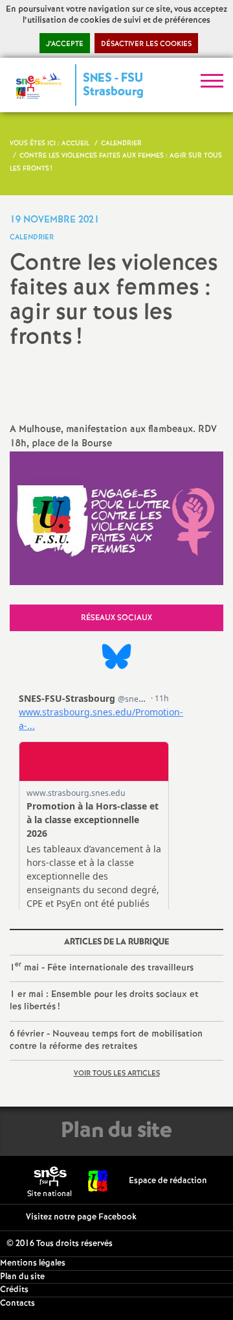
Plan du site (22, 1277)
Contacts (17, 1303)
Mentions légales (32, 1263)
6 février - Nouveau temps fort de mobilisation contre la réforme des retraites (106, 1040)
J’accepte (64, 44)
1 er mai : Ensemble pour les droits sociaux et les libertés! (104, 1001)
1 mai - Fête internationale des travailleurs (102, 966)
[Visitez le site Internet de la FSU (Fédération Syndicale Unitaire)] (98, 1181)
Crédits (14, 1290)
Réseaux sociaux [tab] (116, 617)
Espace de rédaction (168, 1181)
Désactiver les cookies (146, 44)
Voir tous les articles (117, 1073)
